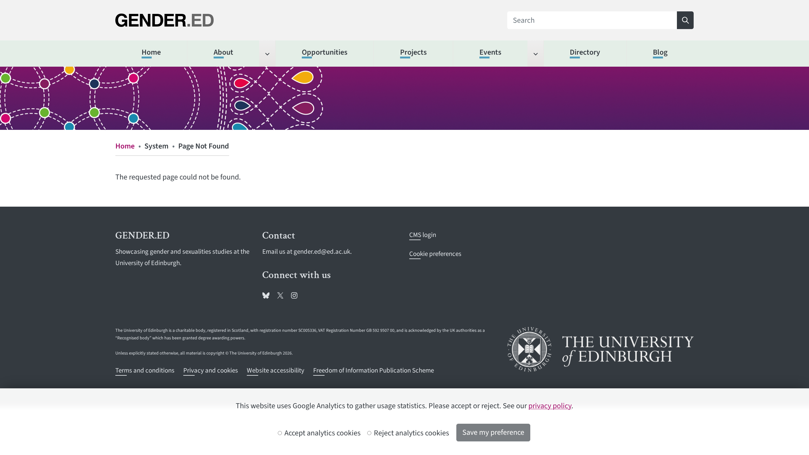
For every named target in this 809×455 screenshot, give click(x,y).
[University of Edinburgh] (600, 349)
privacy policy (549, 405)
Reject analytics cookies (410, 433)
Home (125, 146)
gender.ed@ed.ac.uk (322, 251)
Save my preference (493, 432)
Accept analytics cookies (322, 433)
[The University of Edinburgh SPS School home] (208, 20)
